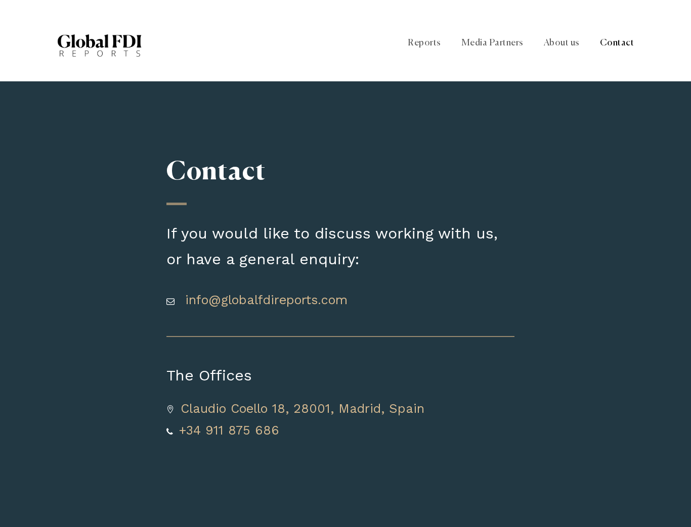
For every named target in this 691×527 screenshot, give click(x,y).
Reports (424, 42)
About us (562, 42)
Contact (617, 42)
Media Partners (492, 42)
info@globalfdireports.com (266, 300)
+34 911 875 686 (229, 430)
